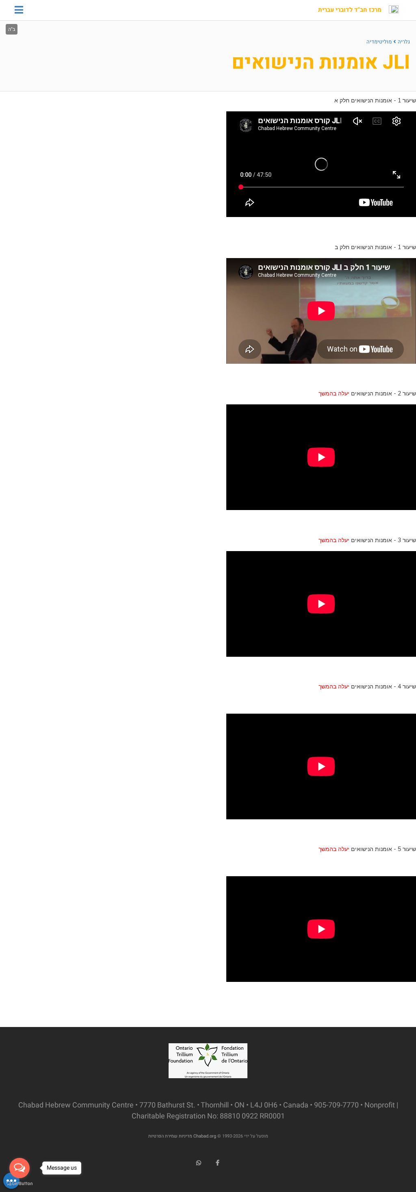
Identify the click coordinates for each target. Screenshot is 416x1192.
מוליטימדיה (379, 42)
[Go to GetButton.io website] (19, 1183)
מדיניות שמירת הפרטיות (170, 1136)
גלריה (404, 42)
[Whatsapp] (198, 1162)
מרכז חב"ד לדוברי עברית (349, 10)
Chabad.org (204, 1136)
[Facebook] (217, 1162)
